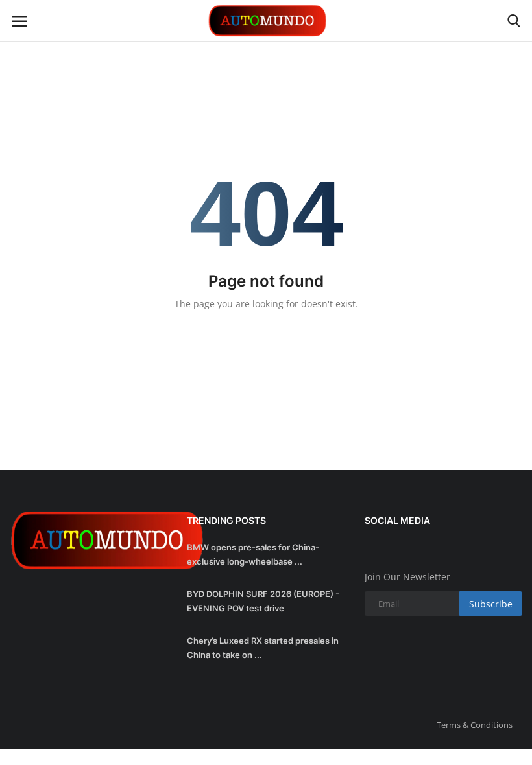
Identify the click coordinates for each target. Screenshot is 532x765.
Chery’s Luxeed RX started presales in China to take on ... (263, 647)
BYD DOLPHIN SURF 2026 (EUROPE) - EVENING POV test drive (263, 601)
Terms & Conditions (475, 725)
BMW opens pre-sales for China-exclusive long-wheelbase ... (253, 554)
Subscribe (491, 604)
